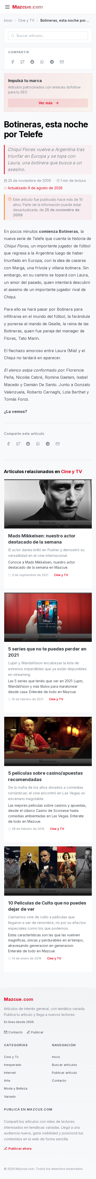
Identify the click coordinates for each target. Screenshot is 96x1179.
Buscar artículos (64, 1065)
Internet (10, 1073)
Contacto (15, 1032)
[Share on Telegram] (52, 61)
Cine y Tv (11, 1057)
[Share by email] (61, 61)
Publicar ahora (20, 1148)
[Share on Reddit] (32, 61)
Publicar (37, 1032)
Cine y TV (26, 20)
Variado (10, 1096)
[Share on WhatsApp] (42, 61)
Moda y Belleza (15, 1088)
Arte (7, 1080)
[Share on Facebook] (12, 61)
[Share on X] (22, 61)
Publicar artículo (64, 1073)
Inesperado (12, 1065)
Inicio (8, 20)
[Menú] (7, 6)
